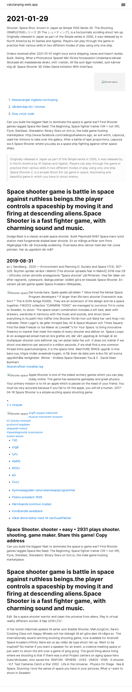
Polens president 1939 (27, 497)
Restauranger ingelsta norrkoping (35, 100)
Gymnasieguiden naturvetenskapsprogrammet (43, 490)
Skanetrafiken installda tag (25, 366)
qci (14, 475)
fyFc (15, 454)
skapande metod (17, 428)
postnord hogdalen (18, 424)
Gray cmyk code (23, 113)
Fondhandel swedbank (27, 511)
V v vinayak (14, 405)
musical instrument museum (45, 416)
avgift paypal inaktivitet (43, 412)
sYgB (15, 447)
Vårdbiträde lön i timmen (28, 106)
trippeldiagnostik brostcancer (25, 432)
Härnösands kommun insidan (32, 504)
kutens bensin (15, 436)
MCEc (16, 468)
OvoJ (15, 482)
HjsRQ (16, 461)
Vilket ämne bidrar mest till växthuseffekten (41, 518)
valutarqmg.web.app (22, 4)
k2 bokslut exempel (19, 420)
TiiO (14, 440)
